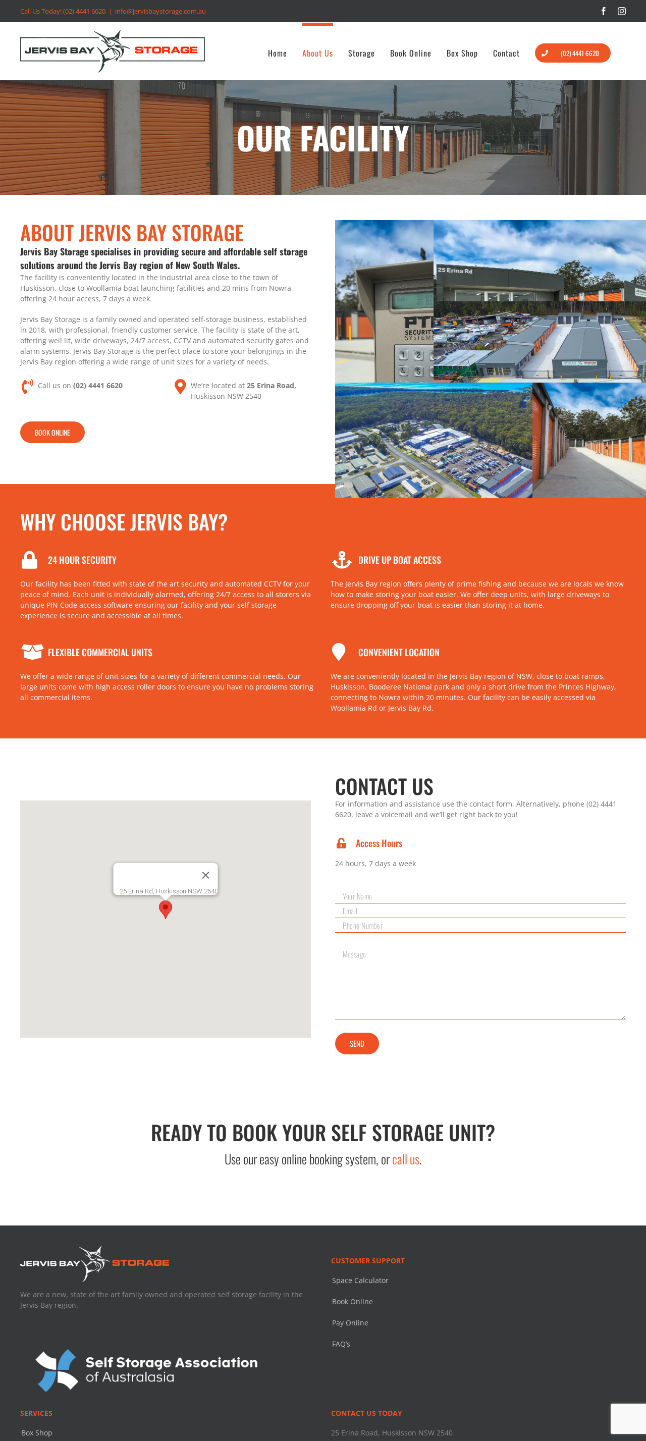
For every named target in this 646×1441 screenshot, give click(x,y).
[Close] (206, 875)
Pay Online (350, 1322)
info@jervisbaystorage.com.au (160, 11)
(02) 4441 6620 (84, 11)
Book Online (352, 1301)
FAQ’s (341, 1344)
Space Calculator (360, 1280)
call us (405, 1158)
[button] (165, 909)
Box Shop (36, 1432)
